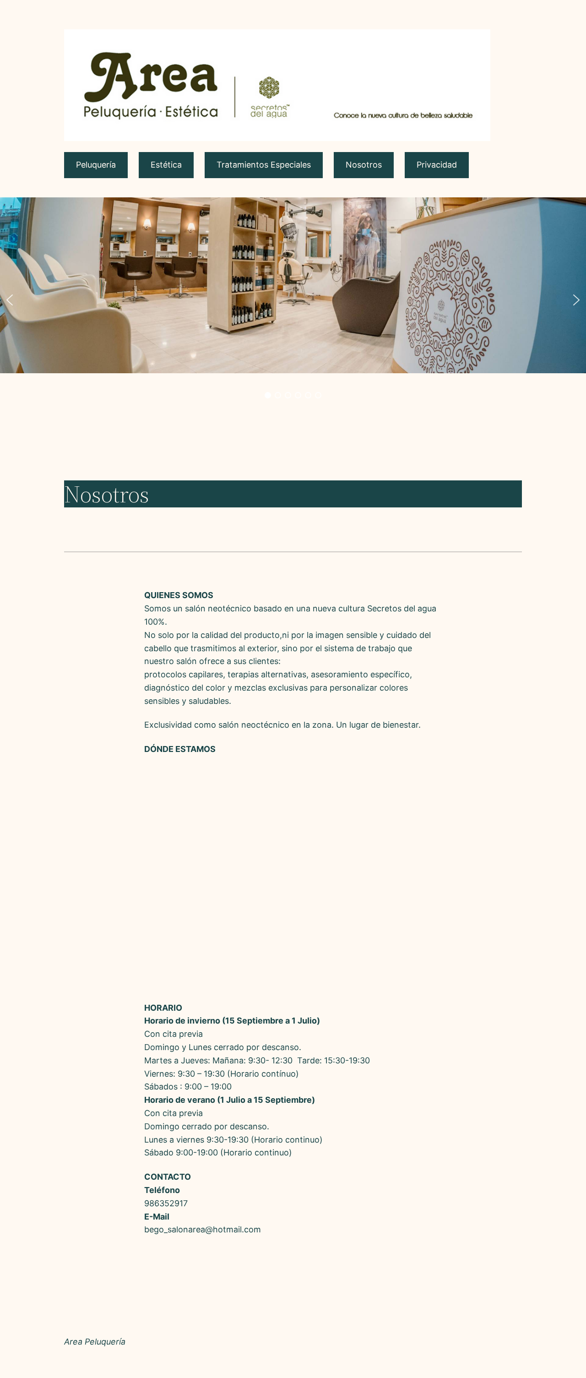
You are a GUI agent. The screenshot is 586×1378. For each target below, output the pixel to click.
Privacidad (437, 164)
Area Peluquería (94, 1341)
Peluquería (96, 164)
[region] (293, 300)
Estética (166, 164)
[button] (9, 300)
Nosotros (364, 164)
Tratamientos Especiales (264, 164)
